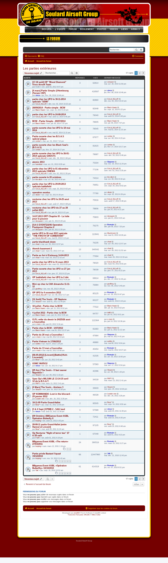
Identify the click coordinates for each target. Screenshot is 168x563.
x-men (38, 324)
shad (37, 244)
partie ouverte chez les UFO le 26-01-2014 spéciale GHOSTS (50, 154)
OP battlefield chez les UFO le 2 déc (50, 277)
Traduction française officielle (79, 515)
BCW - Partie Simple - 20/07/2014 (48, 121)
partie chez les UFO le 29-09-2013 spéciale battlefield (49, 185)
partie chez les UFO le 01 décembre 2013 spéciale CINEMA (50, 169)
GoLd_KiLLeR (41, 104)
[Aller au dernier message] (115, 82)
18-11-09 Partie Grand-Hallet (46, 402)
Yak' (37, 470)
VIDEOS (114, 29)
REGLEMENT (87, 29)
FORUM (73, 29)
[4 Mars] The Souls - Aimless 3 (47, 387)
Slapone (110, 162)
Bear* (37, 360)
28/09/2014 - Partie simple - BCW (48, 107)
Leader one (39, 399)
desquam (39, 221)
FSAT (37, 438)
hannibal (38, 164)
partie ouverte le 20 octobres (46, 177)
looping (38, 421)
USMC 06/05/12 (39, 363)
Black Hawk (40, 110)
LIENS (124, 29)
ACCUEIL (47, 29)
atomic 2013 (38, 162)
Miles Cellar (96, 515)
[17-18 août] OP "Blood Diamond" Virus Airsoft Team (49, 83)
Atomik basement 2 (42, 248)
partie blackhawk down (44, 242)
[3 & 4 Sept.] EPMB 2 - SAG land (48, 409)
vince (37, 95)
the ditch (38, 179)
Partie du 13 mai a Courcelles (47, 348)
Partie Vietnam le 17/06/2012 (46, 341)
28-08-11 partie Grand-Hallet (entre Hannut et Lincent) (49, 425)
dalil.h (109, 312)
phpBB (76, 513)
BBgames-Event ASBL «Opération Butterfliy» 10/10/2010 (49, 466)
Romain (110, 225)
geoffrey (38, 289)
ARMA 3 (135, 29)
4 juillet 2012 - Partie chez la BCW (49, 313)
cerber (38, 141)
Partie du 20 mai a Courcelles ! (47, 335)
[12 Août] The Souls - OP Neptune (49, 299)
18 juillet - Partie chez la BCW (47, 306)
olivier (37, 195)
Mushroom (111, 233)
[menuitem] (41, 56)
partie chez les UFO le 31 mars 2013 (50, 262)
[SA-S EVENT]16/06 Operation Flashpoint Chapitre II (47, 226)
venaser (110, 82)
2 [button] (139, 73)
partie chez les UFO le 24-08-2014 (49, 114)
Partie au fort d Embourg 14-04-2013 (50, 255)
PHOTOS (101, 29)
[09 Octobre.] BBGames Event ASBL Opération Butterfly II (50, 417)
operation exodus (41, 192)
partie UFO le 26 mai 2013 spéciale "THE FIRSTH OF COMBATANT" (49, 234)
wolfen (38, 344)
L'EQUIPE (60, 29)
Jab (108, 453)
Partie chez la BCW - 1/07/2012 (47, 328)
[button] (143, 73)
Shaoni (38, 301)
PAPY (37, 383)
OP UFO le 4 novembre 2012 (46, 292)
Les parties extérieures (39, 68)
